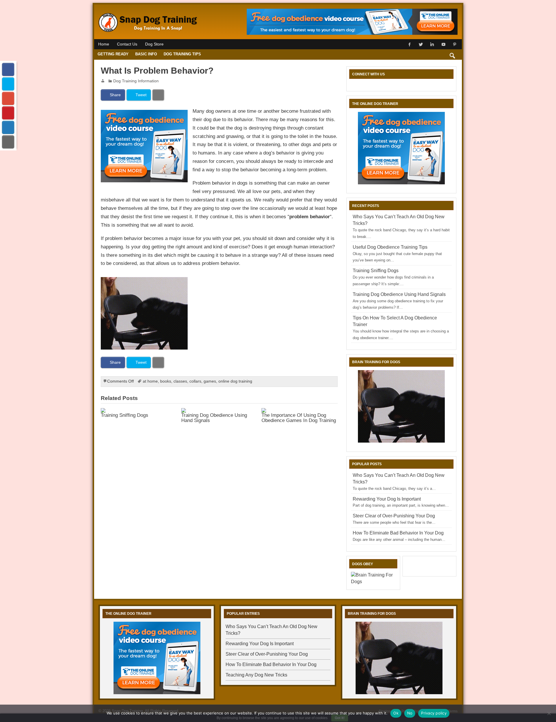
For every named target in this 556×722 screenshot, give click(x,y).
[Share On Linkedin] (8, 127)
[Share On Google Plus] (8, 98)
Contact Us (127, 44)
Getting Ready (113, 54)
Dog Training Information (136, 81)
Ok (395, 713)
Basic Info (146, 54)
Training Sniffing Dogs (124, 415)
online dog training (235, 381)
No (410, 713)
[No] (549, 713)
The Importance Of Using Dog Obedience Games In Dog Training (298, 417)
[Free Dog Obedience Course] (144, 114)
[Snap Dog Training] (148, 13)
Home (103, 44)
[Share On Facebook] (8, 69)
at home (150, 381)
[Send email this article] (8, 141)
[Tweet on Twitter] (8, 83)
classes (180, 381)
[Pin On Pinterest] (8, 112)
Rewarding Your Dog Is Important (387, 499)
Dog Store (154, 44)
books (165, 381)
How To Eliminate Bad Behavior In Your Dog (398, 532)
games (210, 381)
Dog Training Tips (182, 54)
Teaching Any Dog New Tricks (256, 674)
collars (195, 381)
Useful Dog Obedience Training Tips (390, 247)
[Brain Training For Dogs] (144, 281)
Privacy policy (434, 713)
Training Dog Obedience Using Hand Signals (214, 417)
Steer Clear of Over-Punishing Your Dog (394, 515)
